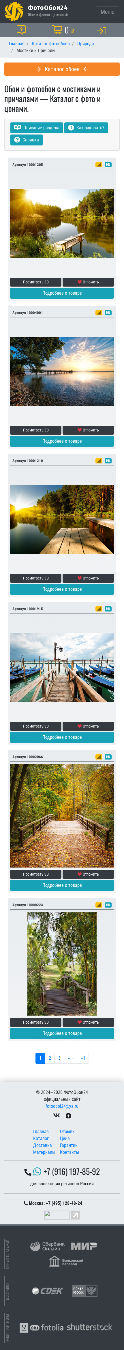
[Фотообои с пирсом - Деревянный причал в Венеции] (62, 667)
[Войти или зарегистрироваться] (102, 30)
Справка (30, 140)
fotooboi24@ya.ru (62, 1106)
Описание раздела (40, 127)
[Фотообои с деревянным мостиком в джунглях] (62, 963)
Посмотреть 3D (36, 282)
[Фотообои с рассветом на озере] (62, 371)
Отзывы (68, 1131)
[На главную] (14, 11)
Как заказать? (89, 127)
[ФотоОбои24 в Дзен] (68, 1115)
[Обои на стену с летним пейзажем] (62, 223)
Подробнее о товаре (62, 293)
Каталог (41, 1138)
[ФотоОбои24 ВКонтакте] (56, 1115)
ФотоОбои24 (48, 7)
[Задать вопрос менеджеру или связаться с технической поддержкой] (22, 30)
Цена (65, 1138)
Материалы (44, 1152)
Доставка (42, 1145)
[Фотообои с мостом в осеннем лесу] (62, 815)
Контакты (69, 1152)
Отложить (91, 282)
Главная (41, 1131)
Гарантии (69, 1145)
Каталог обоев (62, 69)
